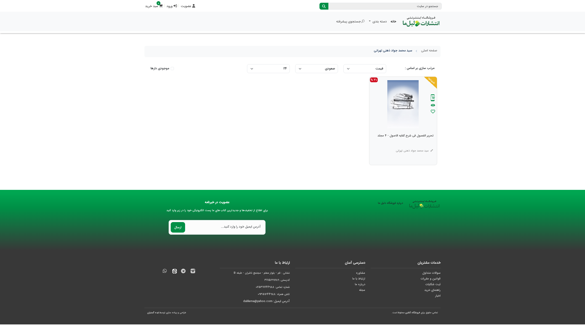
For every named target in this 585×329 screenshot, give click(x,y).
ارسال (177, 227)
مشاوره (360, 273)
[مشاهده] (433, 105)
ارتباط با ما (358, 278)
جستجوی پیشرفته (348, 21)
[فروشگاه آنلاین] (421, 21)
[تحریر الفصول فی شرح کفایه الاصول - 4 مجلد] (405, 144)
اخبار (438, 295)
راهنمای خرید (432, 290)
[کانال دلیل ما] (183, 271)
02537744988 (265, 287)
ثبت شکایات (433, 284)
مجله (362, 290)
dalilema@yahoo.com (257, 301)
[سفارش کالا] (432, 98)
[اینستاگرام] (193, 271)
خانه (393, 21)
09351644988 (267, 294)
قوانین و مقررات (431, 278)
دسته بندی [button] (379, 21)
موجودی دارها (160, 68)
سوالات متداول (431, 273)
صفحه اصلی (429, 50)
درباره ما (360, 284)
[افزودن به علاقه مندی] (432, 112)
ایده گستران (153, 312)
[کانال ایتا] (173, 271)
